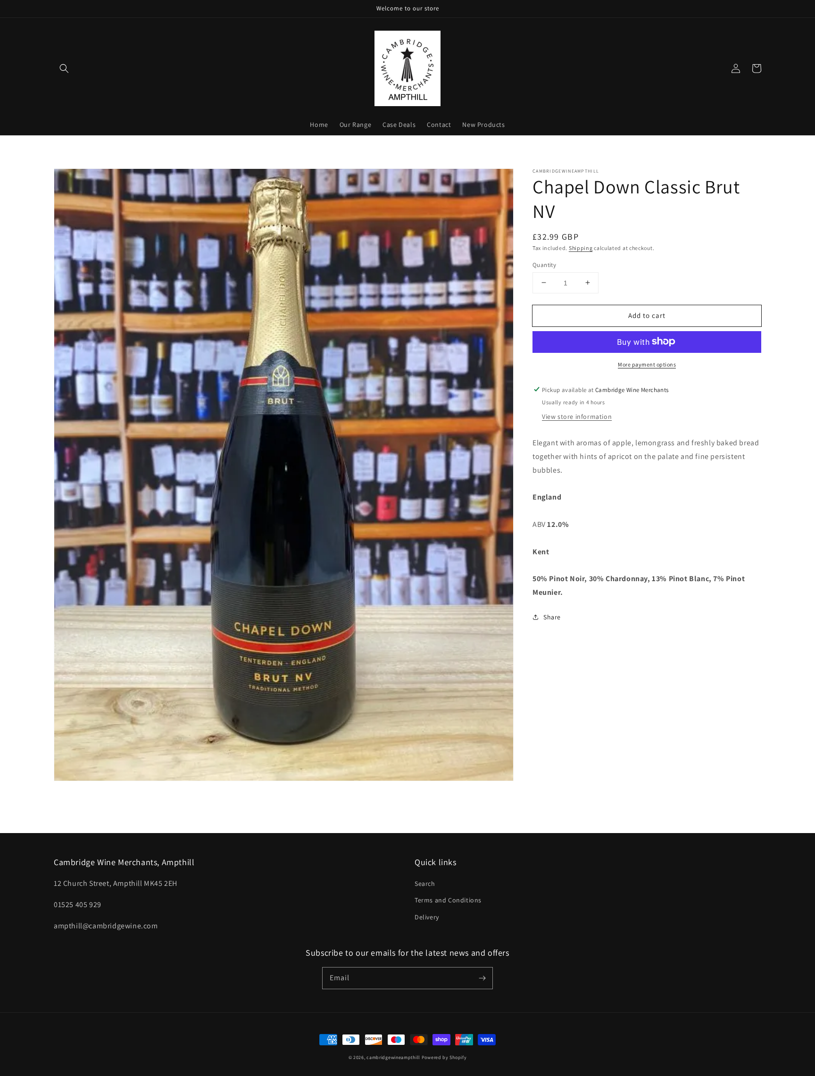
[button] (64, 68)
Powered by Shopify (444, 1057)
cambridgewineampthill (393, 1057)
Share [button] (552, 616)
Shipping (581, 247)
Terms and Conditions (448, 900)
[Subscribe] (482, 978)
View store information (577, 416)
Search (425, 883)
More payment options (647, 363)
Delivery (427, 917)
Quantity (544, 264)
